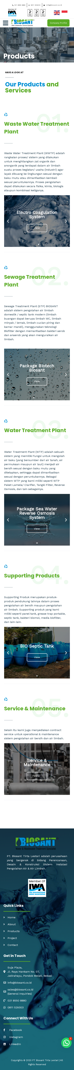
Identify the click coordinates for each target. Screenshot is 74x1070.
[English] (58, 12)
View (37, 228)
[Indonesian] (65, 12)
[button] (35, 244)
